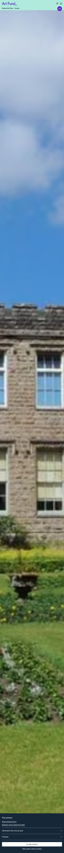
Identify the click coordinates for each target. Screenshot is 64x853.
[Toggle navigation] (59, 8)
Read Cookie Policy (9, 821)
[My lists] (57, 3)
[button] (32, 844)
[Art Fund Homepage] (9, 3)
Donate (17, 8)
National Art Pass (7, 8)
